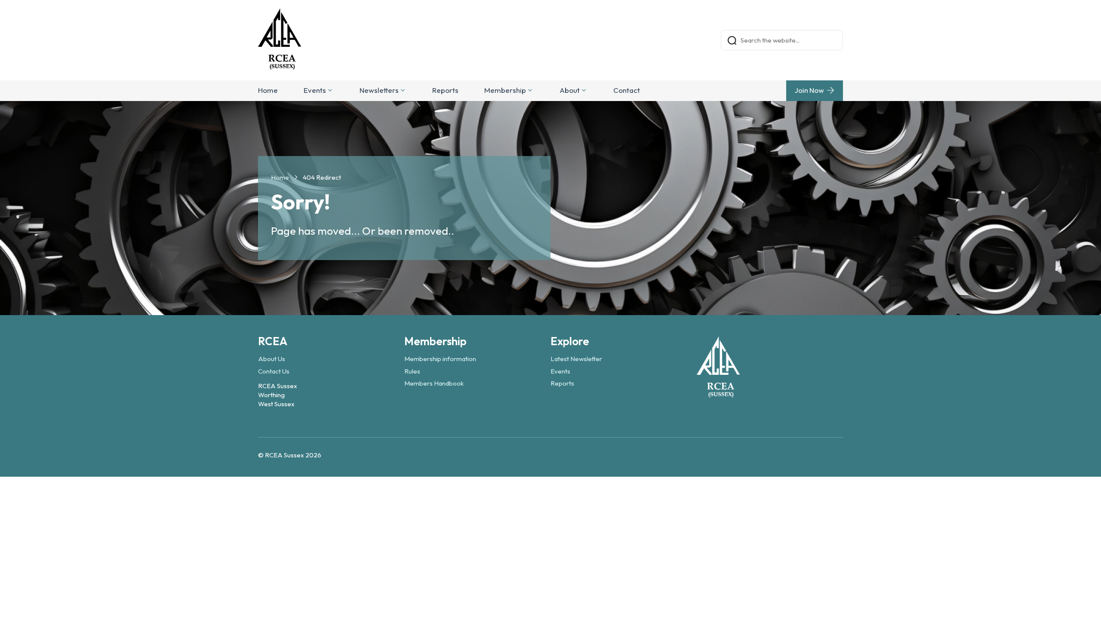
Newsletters (379, 90)
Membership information (440, 359)
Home (268, 90)
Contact (626, 90)
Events (315, 90)
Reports (445, 90)
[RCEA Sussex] (718, 393)
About (570, 90)
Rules (412, 371)
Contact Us (273, 371)
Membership (505, 90)
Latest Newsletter (576, 359)
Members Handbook (434, 383)
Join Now (809, 90)
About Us (271, 359)
